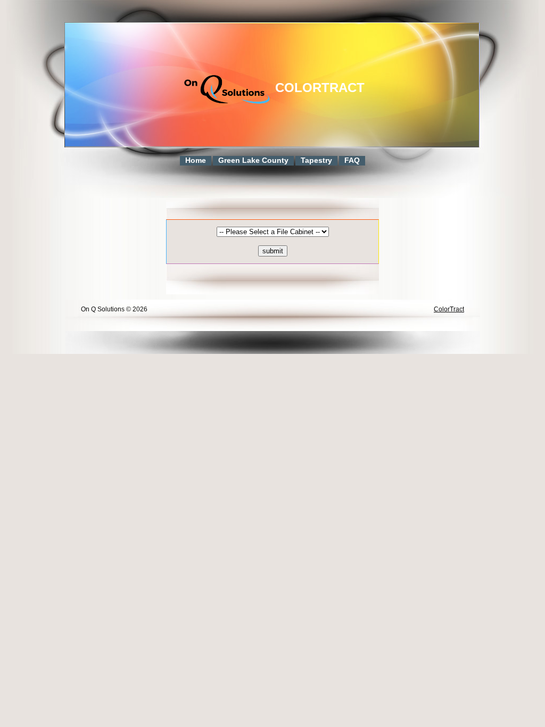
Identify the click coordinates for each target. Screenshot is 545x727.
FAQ (352, 160)
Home (195, 160)
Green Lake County (253, 160)
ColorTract (320, 87)
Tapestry (316, 160)
